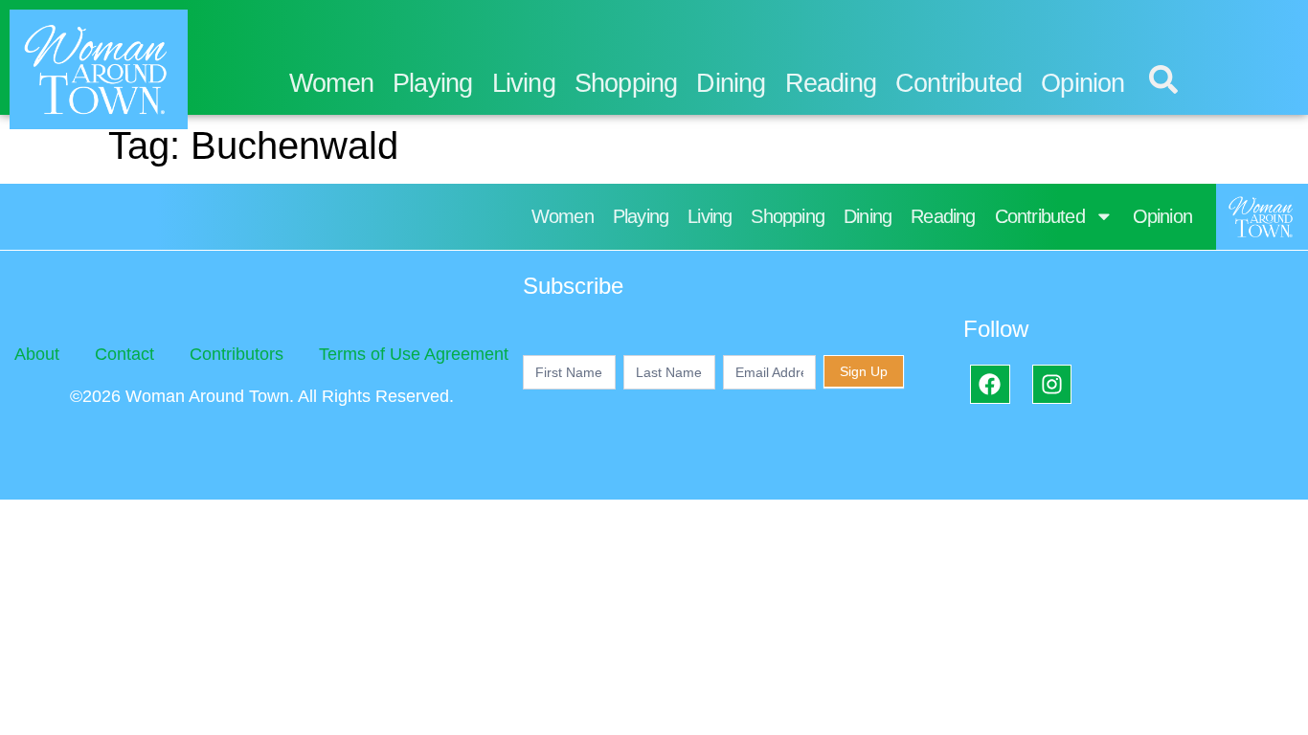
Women (331, 83)
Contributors (236, 354)
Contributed (958, 83)
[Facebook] (989, 384)
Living (523, 83)
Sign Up (864, 371)
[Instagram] (1051, 384)
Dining (730, 83)
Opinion (1082, 83)
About (36, 354)
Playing (432, 83)
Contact (124, 354)
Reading (830, 83)
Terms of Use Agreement (413, 354)
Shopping (626, 83)
